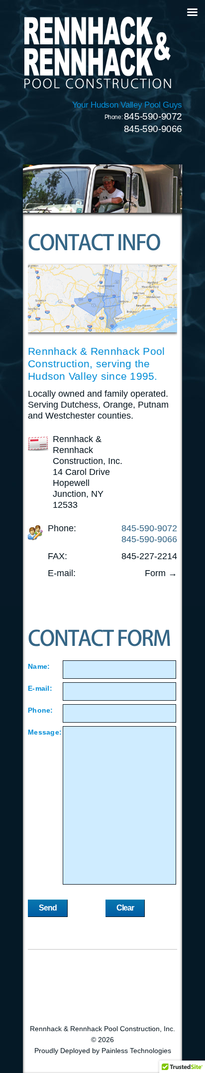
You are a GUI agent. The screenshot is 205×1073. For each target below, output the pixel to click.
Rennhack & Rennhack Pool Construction (97, 51)
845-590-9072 (153, 116)
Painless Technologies (136, 1051)
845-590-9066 (153, 129)
